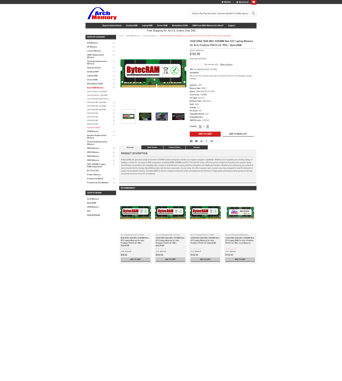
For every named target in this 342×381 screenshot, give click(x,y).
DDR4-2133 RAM (92, 124)
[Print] (201, 141)
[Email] (196, 141)
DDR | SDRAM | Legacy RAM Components (96, 165)
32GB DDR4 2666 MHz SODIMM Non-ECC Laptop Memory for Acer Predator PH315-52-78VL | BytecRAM (170, 242)
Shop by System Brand (111, 25)
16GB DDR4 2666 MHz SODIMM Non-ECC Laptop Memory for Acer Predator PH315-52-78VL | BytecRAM (194, 36)
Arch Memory (93, 199)
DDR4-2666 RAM (92, 117)
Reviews (197, 147)
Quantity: (193, 126)
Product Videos (174, 147)
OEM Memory (93, 131)
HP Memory (92, 47)
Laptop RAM (147, 25)
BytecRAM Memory (95, 88)
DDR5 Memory (93, 148)
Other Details (152, 147)
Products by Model (93, 128)
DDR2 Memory (93, 160)
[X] (206, 141)
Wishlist (227, 2)
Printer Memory (94, 174)
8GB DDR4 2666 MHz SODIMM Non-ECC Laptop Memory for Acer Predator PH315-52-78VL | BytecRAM (135, 242)
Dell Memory (92, 43)
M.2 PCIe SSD (93, 170)
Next (185, 73)
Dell (88, 211)
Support (231, 25)
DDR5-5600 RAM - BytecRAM (96, 102)
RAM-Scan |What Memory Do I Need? (208, 25)
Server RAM (162, 25)
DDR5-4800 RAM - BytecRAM (96, 106)
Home (121, 36)
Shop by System (94, 67)
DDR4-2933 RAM (92, 113)
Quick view (135, 231)
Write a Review (226, 64)
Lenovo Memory (94, 51)
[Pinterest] (212, 141)
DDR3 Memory (93, 156)
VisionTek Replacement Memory (98, 99)
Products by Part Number (98, 182)
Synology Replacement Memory (97, 62)
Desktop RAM (131, 25)
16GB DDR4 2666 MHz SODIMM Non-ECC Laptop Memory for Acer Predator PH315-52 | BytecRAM (205, 240)
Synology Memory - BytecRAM (97, 95)
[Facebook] (191, 141)
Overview (130, 147)
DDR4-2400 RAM (92, 120)
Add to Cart (135, 259)
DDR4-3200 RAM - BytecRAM (96, 110)
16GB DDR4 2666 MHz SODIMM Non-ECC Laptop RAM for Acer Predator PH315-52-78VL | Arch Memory (240, 240)
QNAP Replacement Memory (95, 56)
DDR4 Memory (93, 152)
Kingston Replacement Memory (96, 136)
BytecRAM (91, 203)
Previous (121, 73)
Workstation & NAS (180, 25)
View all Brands (93, 215)
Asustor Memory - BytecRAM (97, 92)
